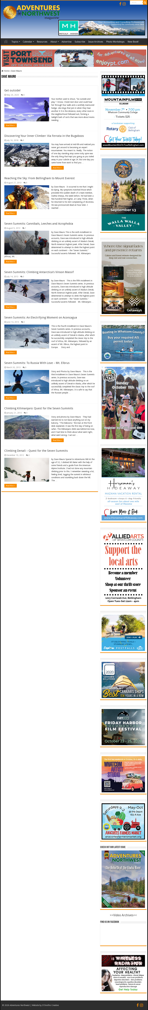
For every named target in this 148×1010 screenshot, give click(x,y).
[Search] (145, 2)
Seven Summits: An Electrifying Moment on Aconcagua (40, 317)
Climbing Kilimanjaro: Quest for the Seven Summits (38, 408)
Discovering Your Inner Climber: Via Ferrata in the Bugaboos (44, 136)
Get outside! (12, 90)
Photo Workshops (115, 41)
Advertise (67, 41)
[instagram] (124, 4)
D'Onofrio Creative (50, 1005)
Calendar (27, 41)
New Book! (133, 41)
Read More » (10, 125)
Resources (42, 41)
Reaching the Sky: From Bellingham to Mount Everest (39, 178)
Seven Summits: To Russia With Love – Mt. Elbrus (37, 363)
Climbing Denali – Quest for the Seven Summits (36, 450)
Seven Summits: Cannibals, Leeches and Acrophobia (38, 223)
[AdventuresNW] (32, 11)
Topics (14, 41)
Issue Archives (95, 41)
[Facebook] (120, 4)
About (53, 41)
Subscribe (80, 41)
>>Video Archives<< (123, 915)
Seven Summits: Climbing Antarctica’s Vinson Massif (39, 272)
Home (6, 41)
